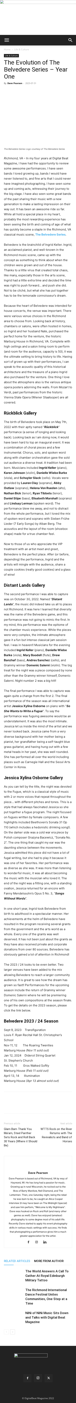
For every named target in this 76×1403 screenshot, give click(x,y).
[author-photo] (38, 1166)
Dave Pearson (14, 83)
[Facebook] (8, 92)
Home (7, 49)
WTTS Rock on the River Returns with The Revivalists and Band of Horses (56, 1135)
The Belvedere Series (50, 234)
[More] (44, 92)
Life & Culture (21, 49)
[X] (17, 92)
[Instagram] (38, 1242)
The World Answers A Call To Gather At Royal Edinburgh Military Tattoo (47, 1275)
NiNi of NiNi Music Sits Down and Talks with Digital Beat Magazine (46, 1317)
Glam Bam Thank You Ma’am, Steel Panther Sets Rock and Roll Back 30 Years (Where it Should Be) (20, 1137)
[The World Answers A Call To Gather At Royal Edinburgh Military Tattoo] (13, 1275)
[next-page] (12, 1331)
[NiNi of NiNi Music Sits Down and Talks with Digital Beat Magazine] (13, 1317)
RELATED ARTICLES (17, 1261)
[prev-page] (6, 1331)
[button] (6, 40)
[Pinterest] (26, 92)
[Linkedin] (35, 92)
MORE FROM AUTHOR (49, 1261)
